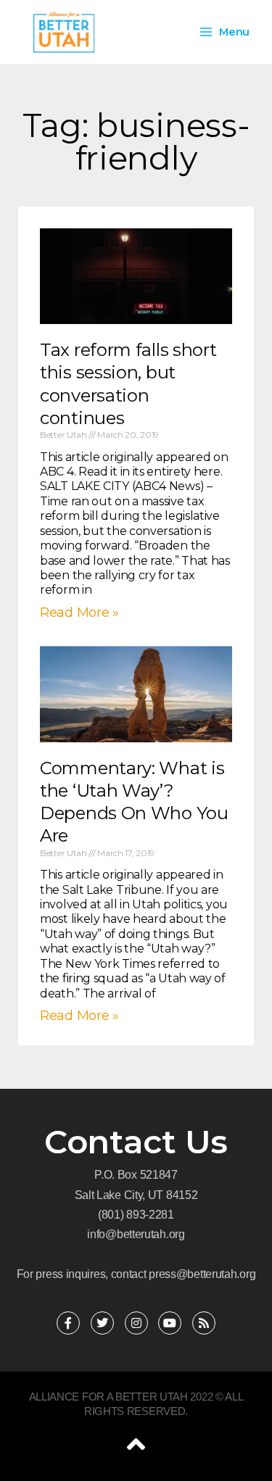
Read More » (79, 613)
